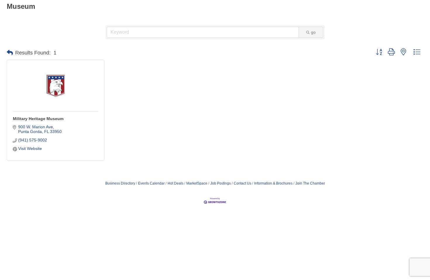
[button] (10, 52)
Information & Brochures (273, 183)
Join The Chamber (310, 183)
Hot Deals (175, 183)
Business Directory (120, 183)
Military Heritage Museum (38, 118)
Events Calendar (151, 183)
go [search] (313, 32)
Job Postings (220, 183)
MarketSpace (196, 183)
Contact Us (242, 183)
